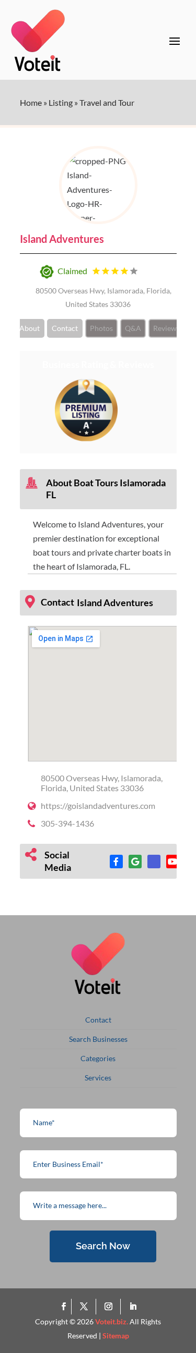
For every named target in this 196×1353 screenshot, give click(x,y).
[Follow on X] (86, 1306)
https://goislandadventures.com (98, 805)
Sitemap (115, 1335)
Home (31, 102)
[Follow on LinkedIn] (133, 1306)
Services (98, 1077)
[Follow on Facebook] (63, 1306)
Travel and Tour (106, 102)
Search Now (103, 1245)
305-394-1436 (67, 823)
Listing (61, 102)
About (29, 328)
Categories (98, 1058)
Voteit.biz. (111, 1321)
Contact (65, 328)
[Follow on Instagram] (110, 1306)
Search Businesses (98, 1039)
